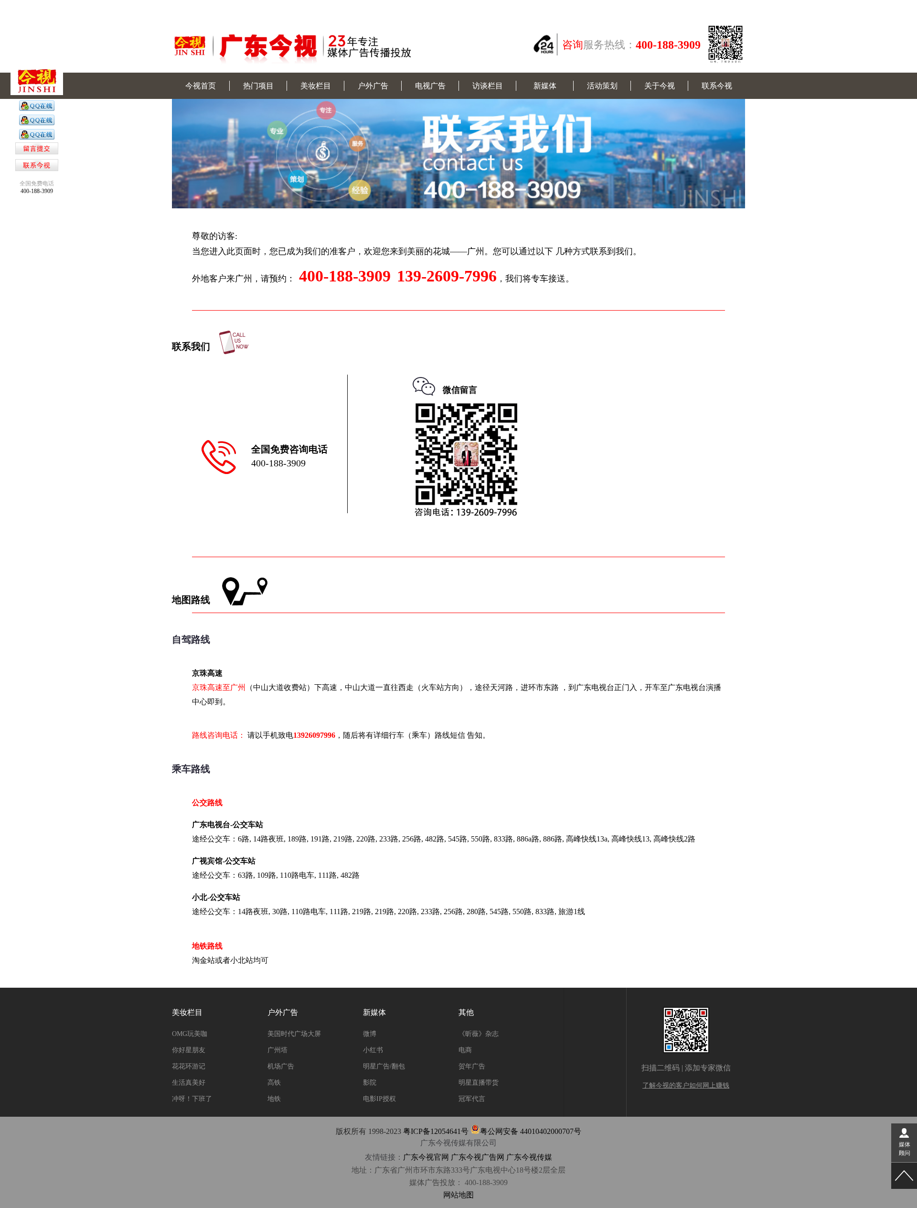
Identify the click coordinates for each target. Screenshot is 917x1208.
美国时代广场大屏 (294, 1033)
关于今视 (659, 86)
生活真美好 (188, 1082)
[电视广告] (36, 109)
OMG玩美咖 (189, 1033)
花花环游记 (188, 1066)
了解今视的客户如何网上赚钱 (685, 1085)
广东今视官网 (426, 1157)
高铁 (274, 1082)
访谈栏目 (487, 86)
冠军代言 (471, 1098)
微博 (369, 1033)
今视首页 (200, 86)
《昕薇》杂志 (478, 1033)
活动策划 (602, 86)
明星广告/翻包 (384, 1066)
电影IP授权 (379, 1098)
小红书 (373, 1050)
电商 (465, 1050)
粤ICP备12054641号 (436, 1131)
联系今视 (717, 86)
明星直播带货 (478, 1082)
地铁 (274, 1098)
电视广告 (430, 86)
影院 (369, 1082)
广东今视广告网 (477, 1157)
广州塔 (277, 1050)
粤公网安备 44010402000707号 (530, 1131)
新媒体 (544, 86)
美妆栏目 (315, 86)
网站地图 (458, 1195)
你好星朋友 (188, 1050)
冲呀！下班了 (192, 1098)
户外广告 (373, 86)
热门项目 (258, 86)
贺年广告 (471, 1066)
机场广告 (280, 1066)
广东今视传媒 (529, 1157)
